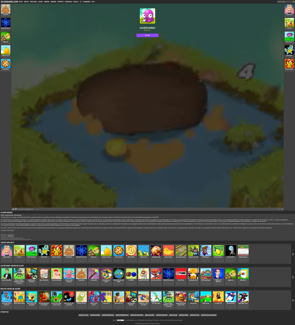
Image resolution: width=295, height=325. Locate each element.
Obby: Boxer (243, 280)
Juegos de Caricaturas (136, 315)
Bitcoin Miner (131, 257)
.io (80, 2)
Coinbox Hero (143, 257)
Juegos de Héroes (95, 315)
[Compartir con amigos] (282, 209)
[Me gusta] (13, 209)
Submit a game (150, 320)
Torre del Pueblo (156, 303)
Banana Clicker (168, 257)
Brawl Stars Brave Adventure (6, 304)
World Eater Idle (156, 257)
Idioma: (115, 320)
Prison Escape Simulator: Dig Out (44, 304)
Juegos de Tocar (194, 315)
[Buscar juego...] (294, 2)
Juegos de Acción (9, 215)
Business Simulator (7, 280)
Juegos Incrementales (122, 315)
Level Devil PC (218, 303)
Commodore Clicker (181, 257)
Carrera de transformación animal (56, 304)
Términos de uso (164, 320)
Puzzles (75, 2)
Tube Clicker (181, 280)
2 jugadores (86, 2)
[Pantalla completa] (280, 209)
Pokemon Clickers (56, 257)
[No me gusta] (16, 209)
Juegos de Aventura (161, 315)
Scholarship (141, 320)
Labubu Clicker (7, 257)
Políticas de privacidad (176, 320)
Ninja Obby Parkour (243, 303)
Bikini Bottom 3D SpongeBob (31, 304)
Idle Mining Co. (205, 257)
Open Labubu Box (44, 280)
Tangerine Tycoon (106, 257)
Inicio (21, 2)
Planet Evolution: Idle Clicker (119, 280)
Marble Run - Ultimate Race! (143, 304)
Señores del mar (119, 303)
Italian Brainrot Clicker (106, 280)
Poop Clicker (69, 257)
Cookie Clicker (118, 257)
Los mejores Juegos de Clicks (12, 266)
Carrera (46, 2)
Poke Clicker (44, 257)
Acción (40, 2)
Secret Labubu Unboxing (69, 280)
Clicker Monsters (31, 257)
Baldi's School (206, 303)
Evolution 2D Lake (81, 303)
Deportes (60, 2)
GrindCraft (131, 280)
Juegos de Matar (183, 315)
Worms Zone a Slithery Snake (69, 304)
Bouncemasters (231, 303)
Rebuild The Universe (81, 257)
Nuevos (26, 2)
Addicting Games (149, 315)
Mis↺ (93, 2)
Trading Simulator (193, 280)
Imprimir (157, 320)
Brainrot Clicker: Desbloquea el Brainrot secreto (19, 281)
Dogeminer (94, 257)
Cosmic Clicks (230, 257)
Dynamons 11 (106, 303)
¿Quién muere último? (93, 304)
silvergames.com (9, 1)
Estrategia (68, 2)
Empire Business (218, 257)
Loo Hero (19, 257)
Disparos (53, 2)
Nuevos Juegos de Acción (10, 289)
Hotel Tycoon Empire (156, 280)
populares (33, 2)
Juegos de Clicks (17, 215)
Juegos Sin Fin (173, 315)
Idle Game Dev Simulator (31, 280)
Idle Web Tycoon (243, 257)
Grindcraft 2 (94, 280)
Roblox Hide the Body (19, 303)
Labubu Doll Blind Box (143, 280)
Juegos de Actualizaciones (208, 315)
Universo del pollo (56, 280)
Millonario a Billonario (218, 280)
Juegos (2, 215)
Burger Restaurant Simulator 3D (181, 304)
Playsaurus (10, 235)
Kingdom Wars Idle (193, 257)
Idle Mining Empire (205, 280)
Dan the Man (193, 303)
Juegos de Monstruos (108, 315)
